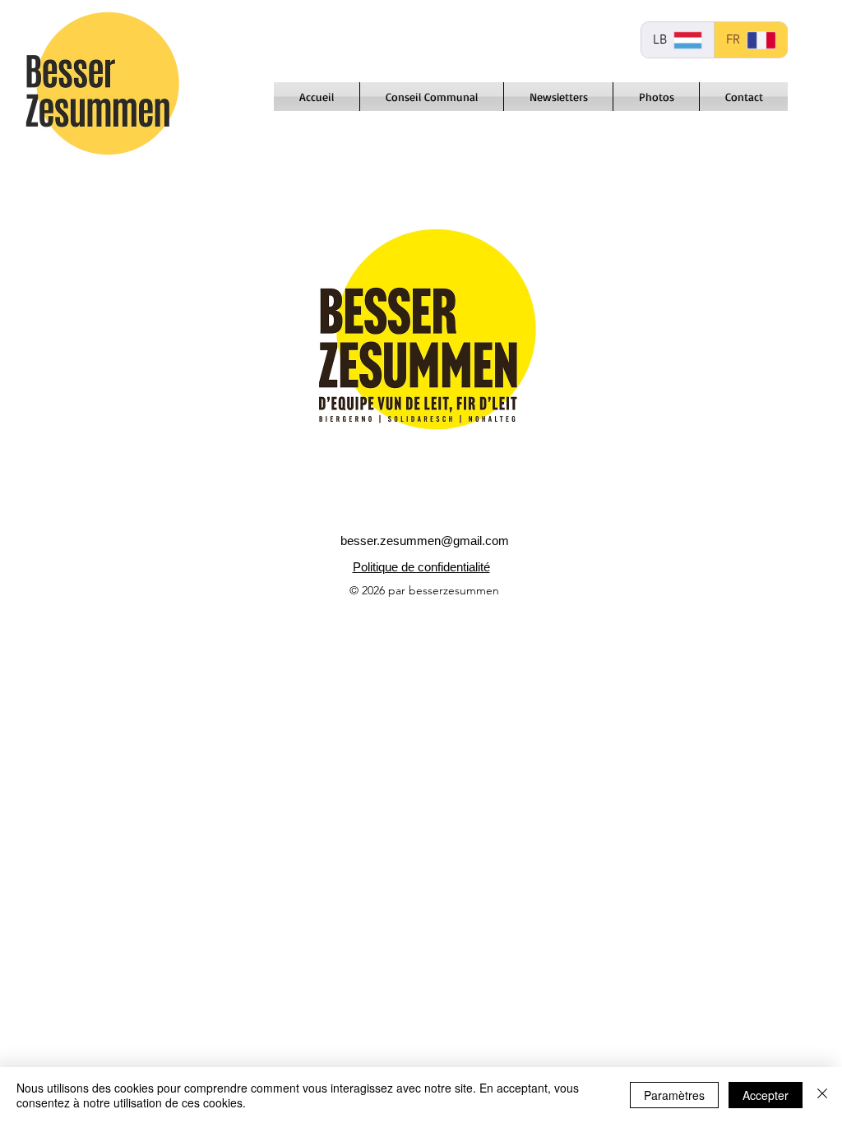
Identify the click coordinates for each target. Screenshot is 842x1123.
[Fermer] (822, 1095)
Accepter (766, 1095)
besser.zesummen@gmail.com (424, 541)
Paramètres (674, 1095)
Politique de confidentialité (421, 567)
